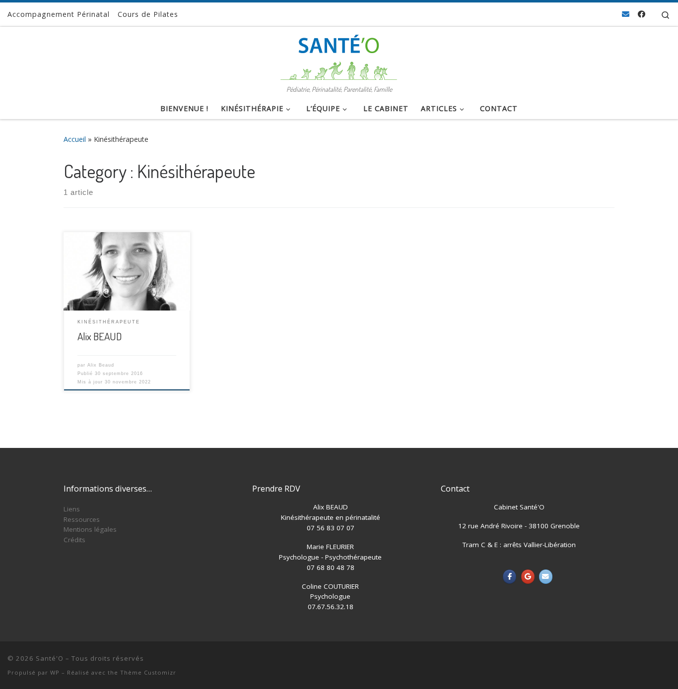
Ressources (82, 519)
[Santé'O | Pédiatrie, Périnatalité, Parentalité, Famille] (339, 54)
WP (55, 672)
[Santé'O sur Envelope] (545, 576)
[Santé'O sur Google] (528, 576)
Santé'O (50, 658)
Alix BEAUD (99, 336)
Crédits (74, 539)
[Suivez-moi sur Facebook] (641, 14)
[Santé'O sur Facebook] (509, 576)
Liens (72, 508)
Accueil (75, 139)
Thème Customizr (148, 672)
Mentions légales (90, 529)
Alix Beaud (100, 365)
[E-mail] (625, 14)
